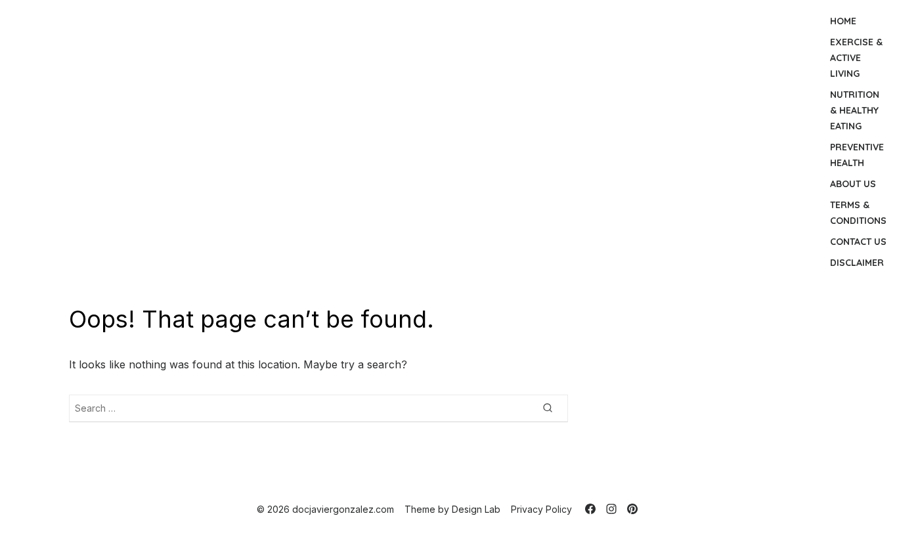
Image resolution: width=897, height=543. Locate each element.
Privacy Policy (541, 509)
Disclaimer (857, 263)
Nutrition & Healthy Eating (854, 110)
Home (843, 21)
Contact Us (858, 242)
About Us (853, 184)
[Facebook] (590, 509)
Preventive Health (857, 155)
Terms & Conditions (858, 213)
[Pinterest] (632, 509)
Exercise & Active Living (856, 57)
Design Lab (476, 509)
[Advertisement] (415, 142)
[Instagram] (611, 509)
